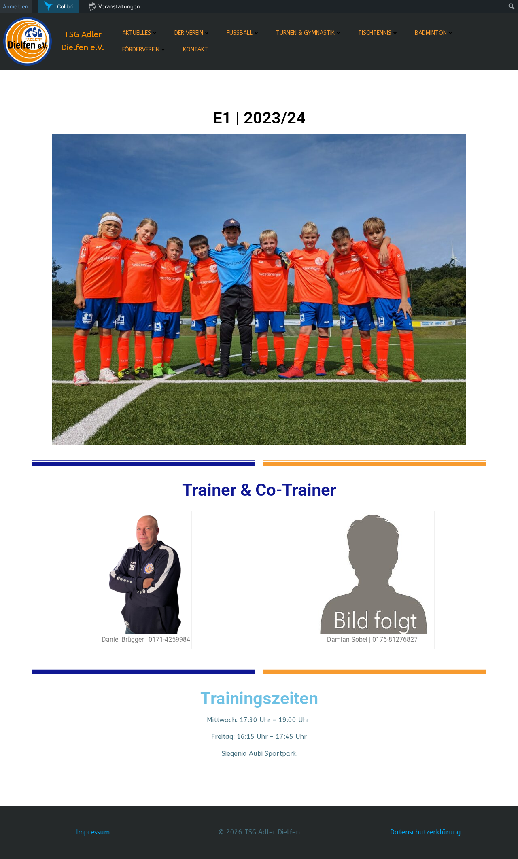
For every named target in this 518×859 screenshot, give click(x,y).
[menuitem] (58, 6)
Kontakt (195, 49)
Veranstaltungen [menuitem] (119, 6)
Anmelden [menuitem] (15, 6)
